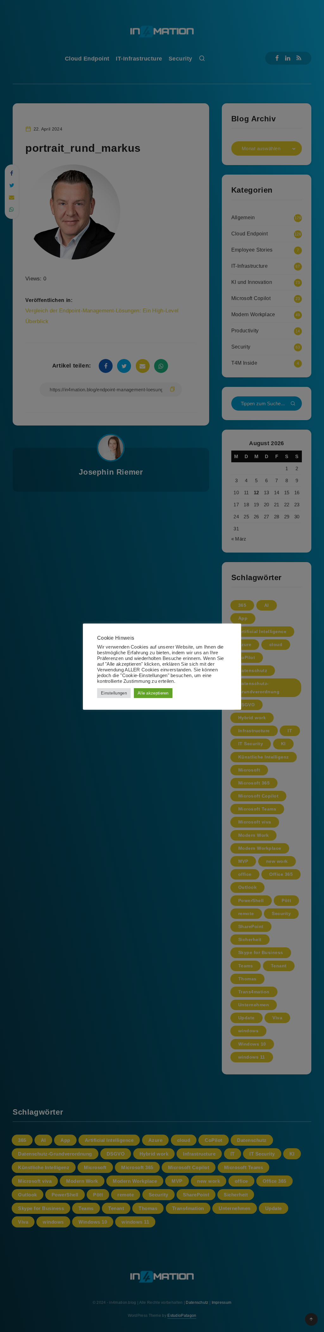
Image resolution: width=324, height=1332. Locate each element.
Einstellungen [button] (114, 693)
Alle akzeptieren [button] (153, 693)
